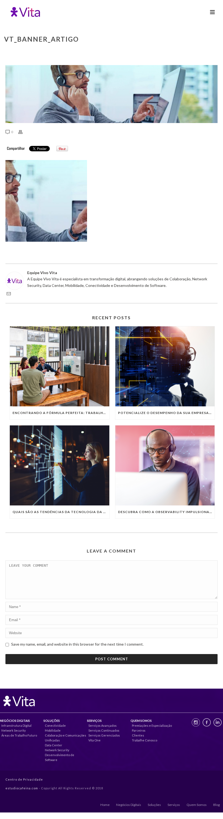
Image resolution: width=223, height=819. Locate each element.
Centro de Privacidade (24, 779)
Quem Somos (197, 805)
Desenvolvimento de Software (59, 757)
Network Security (13, 730)
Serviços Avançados (102, 725)
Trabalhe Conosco (144, 740)
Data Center (53, 745)
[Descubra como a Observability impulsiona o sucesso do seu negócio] (165, 465)
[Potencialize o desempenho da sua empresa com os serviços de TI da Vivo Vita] (165, 366)
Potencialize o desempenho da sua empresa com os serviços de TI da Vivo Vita (166, 413)
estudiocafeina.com (21, 788)
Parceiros (138, 730)
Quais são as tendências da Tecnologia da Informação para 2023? (61, 512)
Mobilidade (53, 730)
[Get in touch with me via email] (9, 294)
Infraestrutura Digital (16, 725)
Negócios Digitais (128, 805)
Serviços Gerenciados (104, 735)
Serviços (174, 805)
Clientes (138, 735)
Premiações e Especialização (152, 725)
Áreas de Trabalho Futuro (19, 735)
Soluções (154, 805)
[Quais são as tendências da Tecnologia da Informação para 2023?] (59, 465)
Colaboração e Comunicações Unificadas (65, 738)
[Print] (23, 131)
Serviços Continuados (103, 730)
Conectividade (55, 725)
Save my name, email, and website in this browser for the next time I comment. (77, 644)
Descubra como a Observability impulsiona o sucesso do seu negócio (166, 512)
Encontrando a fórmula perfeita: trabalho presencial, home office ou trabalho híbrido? (61, 413)
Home (105, 805)
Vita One (94, 740)
